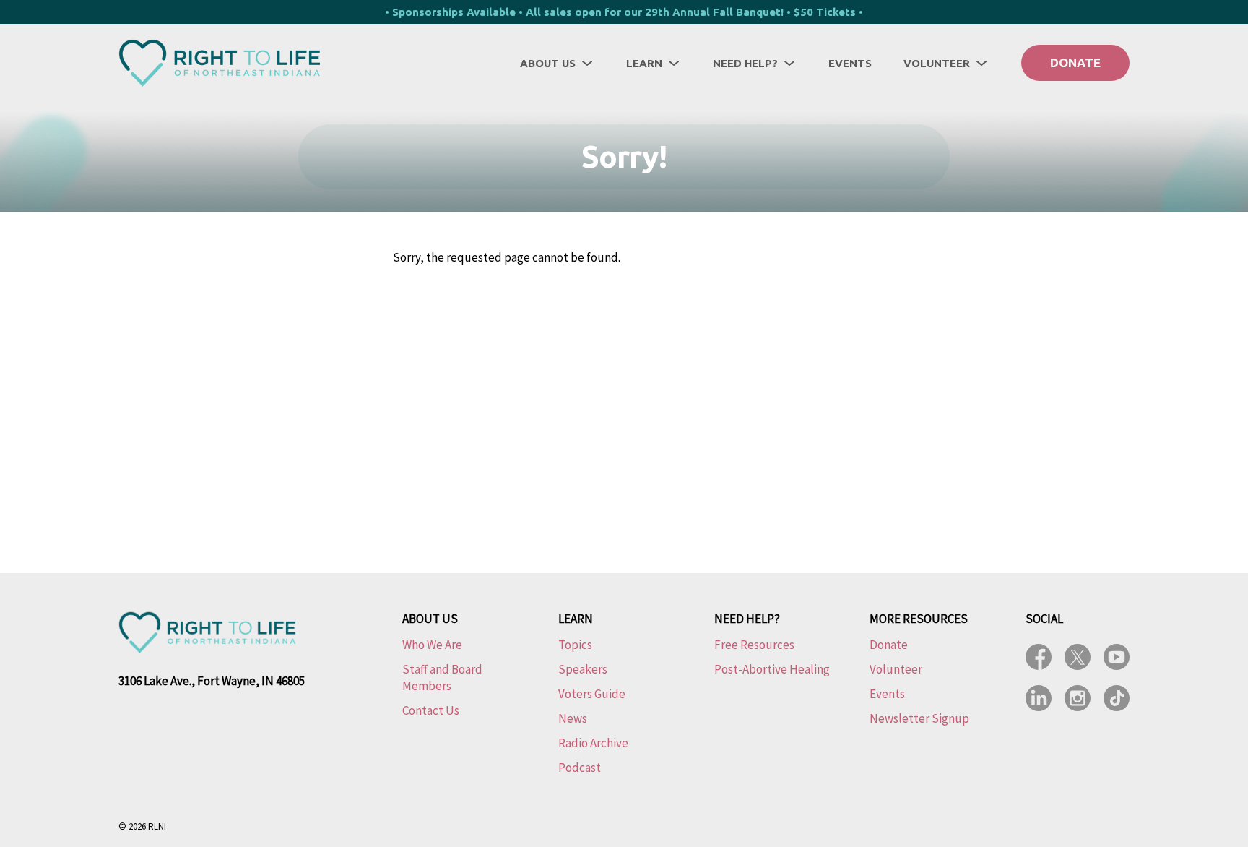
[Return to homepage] (219, 62)
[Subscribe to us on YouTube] (1117, 657)
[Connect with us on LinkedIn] (1039, 698)
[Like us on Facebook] (1039, 657)
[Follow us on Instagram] (1078, 698)
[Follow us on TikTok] (1117, 698)
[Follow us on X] (1078, 657)
